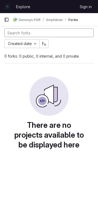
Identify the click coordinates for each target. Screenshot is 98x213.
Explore (23, 6)
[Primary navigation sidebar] (6, 19)
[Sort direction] (44, 43)
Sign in (86, 6)
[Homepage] (7, 6)
